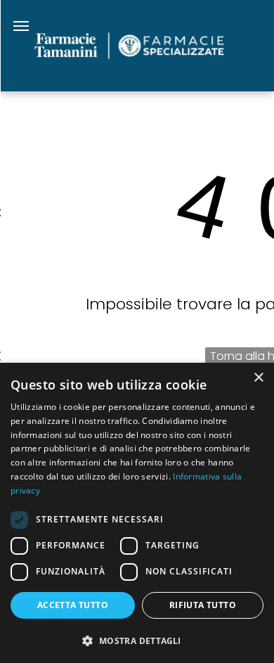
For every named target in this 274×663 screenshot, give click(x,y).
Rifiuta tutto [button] (202, 605)
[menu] (21, 26)
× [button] (258, 378)
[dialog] (137, 513)
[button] (137, 640)
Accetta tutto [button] (72, 605)
